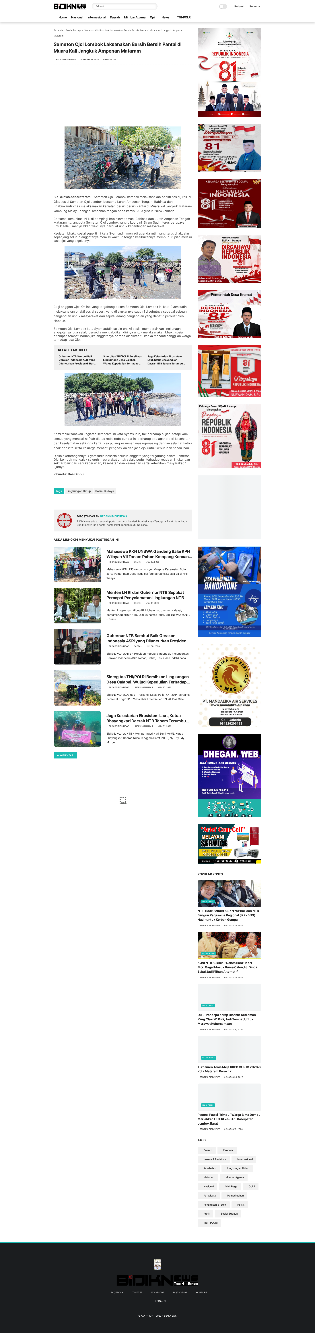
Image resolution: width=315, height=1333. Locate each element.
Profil (206, 1234)
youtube (201, 1313)
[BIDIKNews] (70, 8)
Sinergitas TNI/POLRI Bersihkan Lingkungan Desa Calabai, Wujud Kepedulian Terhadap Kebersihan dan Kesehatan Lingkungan (122, 360)
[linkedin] (86, 501)
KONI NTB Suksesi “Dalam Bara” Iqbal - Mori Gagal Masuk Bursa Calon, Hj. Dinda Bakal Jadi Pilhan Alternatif (227, 988)
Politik (240, 1225)
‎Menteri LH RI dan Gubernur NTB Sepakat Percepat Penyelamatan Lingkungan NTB (145, 595)
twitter (137, 1313)
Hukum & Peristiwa (214, 1180)
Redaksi (239, 6)
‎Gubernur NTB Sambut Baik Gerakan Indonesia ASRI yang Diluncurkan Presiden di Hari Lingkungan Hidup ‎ (77, 360)
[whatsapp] (248, 17)
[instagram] (253, 17)
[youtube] (259, 17)
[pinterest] (78, 501)
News (165, 17)
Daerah (115, 17)
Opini (153, 17)
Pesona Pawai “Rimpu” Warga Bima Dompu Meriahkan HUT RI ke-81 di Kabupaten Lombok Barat (229, 1140)
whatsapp (157, 1313)
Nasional (77, 17)
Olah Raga (208, 974)
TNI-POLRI (184, 17)
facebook (117, 1313)
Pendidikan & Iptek (214, 1225)
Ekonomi (228, 1171)
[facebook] (236, 17)
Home (63, 17)
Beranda (58, 30)
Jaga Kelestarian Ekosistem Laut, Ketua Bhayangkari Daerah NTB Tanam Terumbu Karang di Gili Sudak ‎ (165, 360)
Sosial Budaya (73, 30)
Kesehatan (209, 1189)
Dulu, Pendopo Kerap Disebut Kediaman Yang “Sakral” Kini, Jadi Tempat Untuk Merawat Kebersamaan (227, 1040)
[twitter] (242, 17)
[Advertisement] (123, 97)
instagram (180, 1313)
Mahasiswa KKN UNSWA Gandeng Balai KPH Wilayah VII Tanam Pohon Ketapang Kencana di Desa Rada (148, 554)
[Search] (154, 6)
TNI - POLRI (210, 1244)
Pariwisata (209, 1216)
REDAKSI (160, 1322)
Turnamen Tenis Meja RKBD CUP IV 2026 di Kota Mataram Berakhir (229, 1090)
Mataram (208, 1198)
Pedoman (255, 6)
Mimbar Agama (134, 17)
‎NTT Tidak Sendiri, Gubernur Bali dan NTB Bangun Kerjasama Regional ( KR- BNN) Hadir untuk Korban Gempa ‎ (228, 936)
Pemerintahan (235, 1216)
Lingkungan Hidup (79, 491)
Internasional (97, 17)
